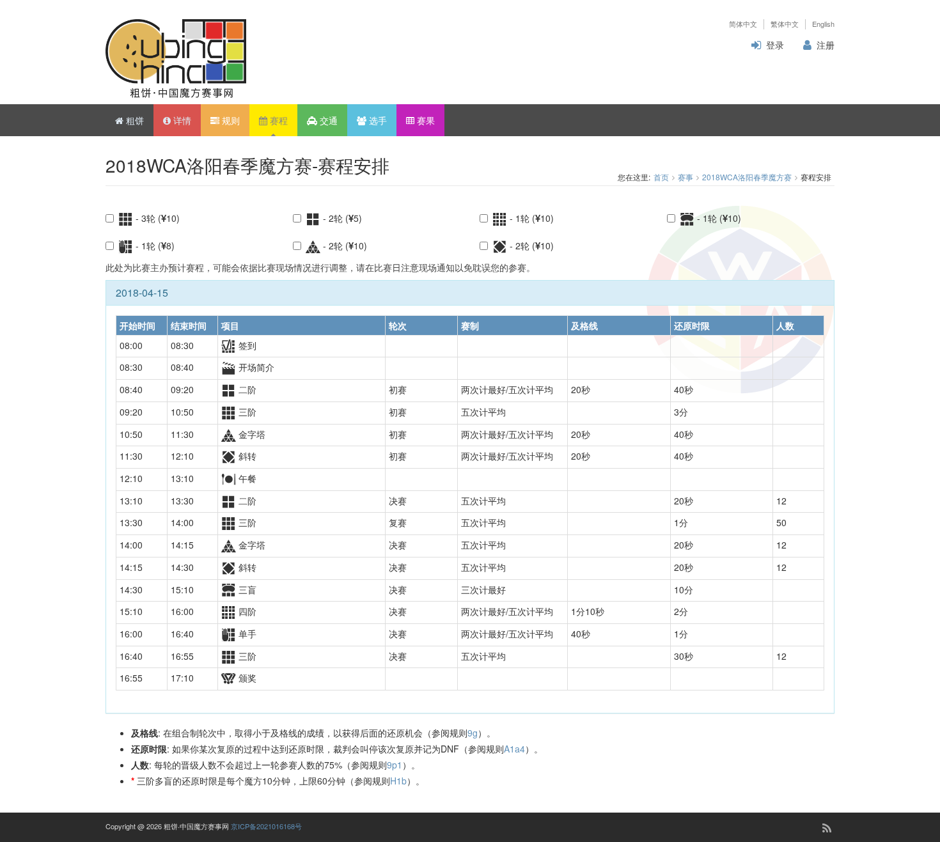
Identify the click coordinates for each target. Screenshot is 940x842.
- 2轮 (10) (343, 245)
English (823, 24)
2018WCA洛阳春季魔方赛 (747, 176)
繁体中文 (785, 24)
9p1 (394, 764)
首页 (661, 176)
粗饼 (133, 120)
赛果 (424, 120)
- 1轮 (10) (530, 218)
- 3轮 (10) (156, 218)
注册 (825, 44)
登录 (775, 44)
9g (472, 732)
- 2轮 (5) (341, 218)
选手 (376, 120)
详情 (181, 120)
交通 (327, 120)
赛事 (685, 176)
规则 (229, 120)
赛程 (277, 120)
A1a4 (514, 748)
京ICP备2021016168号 (266, 826)
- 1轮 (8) (154, 245)
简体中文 (743, 24)
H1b (398, 780)
